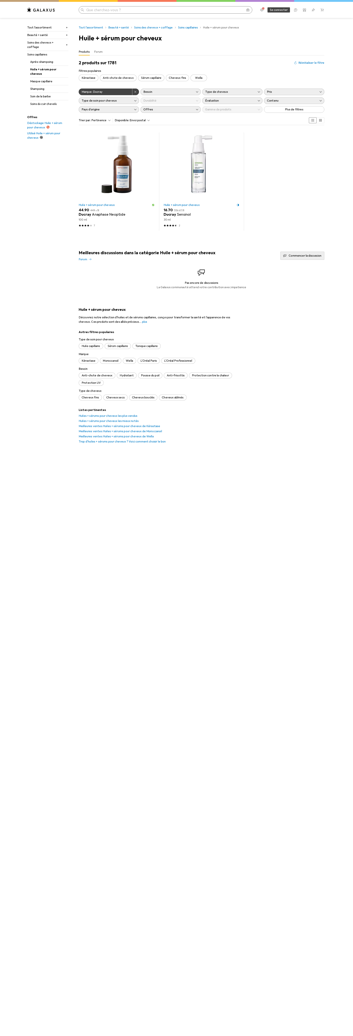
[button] (153, 205)
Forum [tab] (98, 52)
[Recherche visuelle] (247, 10)
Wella (198, 78)
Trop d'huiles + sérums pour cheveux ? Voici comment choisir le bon (122, 441)
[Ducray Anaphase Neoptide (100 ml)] (116, 181)
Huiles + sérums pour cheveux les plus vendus (108, 416)
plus (144, 322)
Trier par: (85, 120)
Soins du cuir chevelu (43, 104)
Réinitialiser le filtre (311, 62)
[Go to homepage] (41, 10)
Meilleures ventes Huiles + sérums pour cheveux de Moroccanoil (120, 431)
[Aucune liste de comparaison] (304, 10)
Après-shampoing (41, 62)
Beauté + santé (37, 35)
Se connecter (279, 10)
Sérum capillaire (151, 78)
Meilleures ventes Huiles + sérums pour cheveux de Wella (116, 436)
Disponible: (122, 120)
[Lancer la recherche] (82, 10)
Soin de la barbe (40, 96)
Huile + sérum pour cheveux (43, 72)
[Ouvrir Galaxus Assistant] (296, 10)
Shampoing (37, 89)
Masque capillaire (41, 81)
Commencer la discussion (305, 256)
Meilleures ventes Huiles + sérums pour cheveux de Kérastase (119, 426)
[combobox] (100, 120)
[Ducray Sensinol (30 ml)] (201, 181)
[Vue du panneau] (313, 120)
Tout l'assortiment (39, 27)
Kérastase (88, 78)
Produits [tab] (84, 52)
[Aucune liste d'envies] (313, 10)
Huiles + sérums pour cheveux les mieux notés (109, 421)
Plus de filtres (294, 109)
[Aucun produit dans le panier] (322, 10)
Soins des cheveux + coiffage (40, 45)
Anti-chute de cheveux (118, 78)
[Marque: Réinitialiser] (135, 92)
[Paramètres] (262, 10)
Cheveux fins (177, 78)
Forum (83, 259)
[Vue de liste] (320, 120)
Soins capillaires (37, 54)
